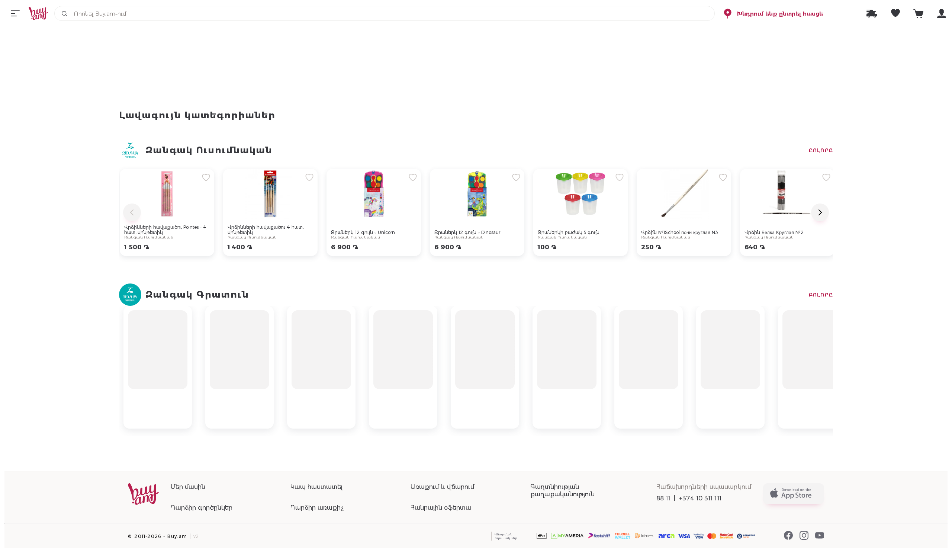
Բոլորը (821, 150)
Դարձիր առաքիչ (317, 507)
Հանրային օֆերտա (441, 507)
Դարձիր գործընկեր (201, 507)
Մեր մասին (188, 486)
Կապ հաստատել (316, 486)
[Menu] (15, 13)
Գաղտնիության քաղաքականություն (562, 490)
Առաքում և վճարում (442, 486)
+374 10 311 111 (700, 498)
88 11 (663, 498)
